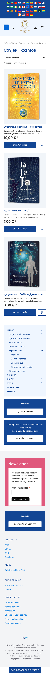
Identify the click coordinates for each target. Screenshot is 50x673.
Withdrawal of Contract (25, 670)
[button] (42, 145)
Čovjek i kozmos (18, 359)
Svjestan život (25, 43)
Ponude (11, 391)
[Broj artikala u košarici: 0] (42, 27)
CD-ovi (10, 379)
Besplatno (13, 387)
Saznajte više (20, 145)
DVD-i (10, 383)
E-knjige (11, 375)
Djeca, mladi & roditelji (19, 338)
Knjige (14, 43)
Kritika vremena (16, 342)
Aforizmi (15, 355)
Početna (7, 43)
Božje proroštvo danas (19, 334)
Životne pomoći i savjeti (22, 367)
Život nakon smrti (17, 371)
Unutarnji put (17, 363)
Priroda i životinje (17, 346)
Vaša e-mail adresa (21, 487)
